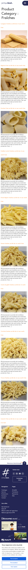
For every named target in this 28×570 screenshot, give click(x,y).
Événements (4, 494)
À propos (3, 496)
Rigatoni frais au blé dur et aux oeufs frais (13, 65)
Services (3, 492)
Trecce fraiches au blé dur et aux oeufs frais (13, 378)
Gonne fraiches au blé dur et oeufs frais (12, 243)
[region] (14, 556)
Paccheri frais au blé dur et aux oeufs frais (13, 108)
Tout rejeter (14, 566)
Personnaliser (14, 562)
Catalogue (4, 490)
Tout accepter (14, 558)
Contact (3, 498)
